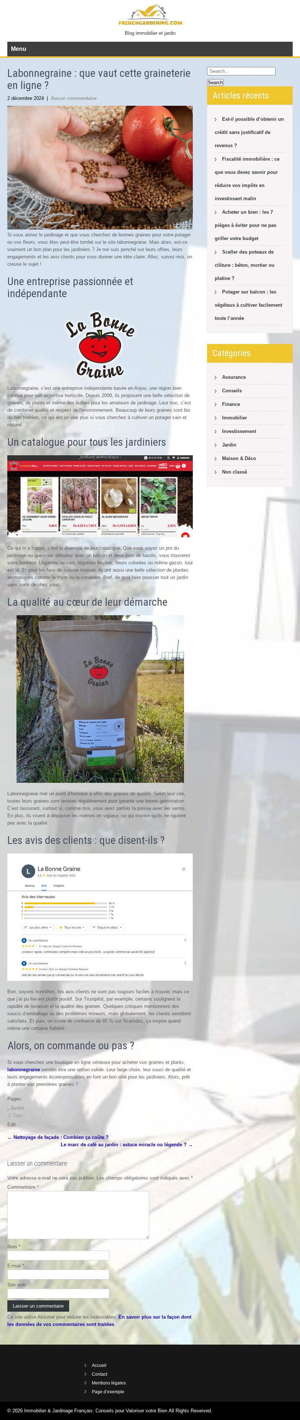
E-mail (15, 1265)
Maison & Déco (239, 458)
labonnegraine (23, 1069)
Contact (99, 1374)
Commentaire (23, 1187)
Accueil (99, 1365)
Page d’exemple (108, 1391)
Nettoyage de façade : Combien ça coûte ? (58, 1137)
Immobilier (234, 418)
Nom (13, 1246)
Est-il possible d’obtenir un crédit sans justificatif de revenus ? (249, 132)
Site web (16, 1285)
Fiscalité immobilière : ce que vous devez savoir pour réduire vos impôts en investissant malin (247, 178)
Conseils (232, 390)
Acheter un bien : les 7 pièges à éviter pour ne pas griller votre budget (245, 225)
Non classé (234, 472)
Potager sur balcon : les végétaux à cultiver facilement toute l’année (248, 305)
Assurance (234, 377)
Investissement (239, 431)
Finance (231, 404)
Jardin (17, 1108)
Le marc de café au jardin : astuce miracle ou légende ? (127, 1144)
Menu (18, 49)
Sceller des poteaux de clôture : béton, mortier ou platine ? (244, 265)
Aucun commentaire (74, 98)
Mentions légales (109, 1383)
